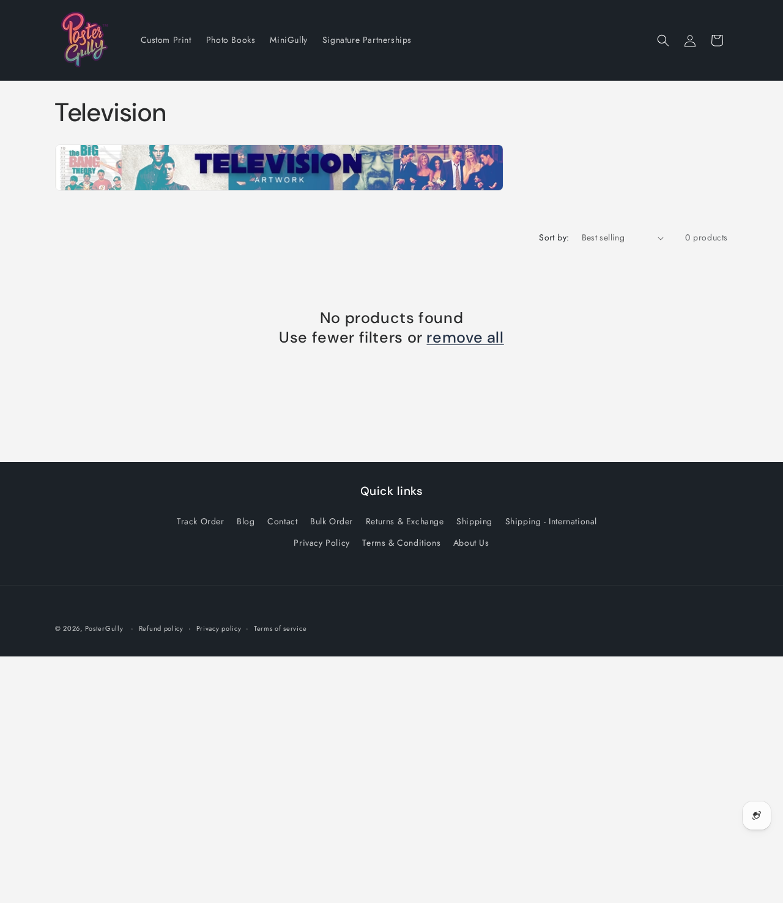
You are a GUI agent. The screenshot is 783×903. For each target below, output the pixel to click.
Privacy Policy (321, 543)
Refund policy (161, 628)
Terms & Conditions (401, 543)
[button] (663, 40)
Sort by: (554, 237)
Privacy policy (219, 628)
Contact (282, 521)
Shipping (474, 521)
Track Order (201, 521)
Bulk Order (331, 521)
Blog (245, 521)
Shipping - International (551, 521)
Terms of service (280, 628)
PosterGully (104, 628)
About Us (471, 543)
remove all (464, 338)
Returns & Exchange (405, 521)
